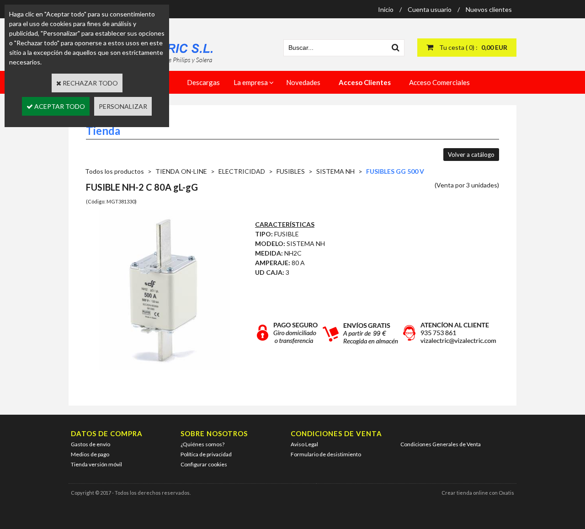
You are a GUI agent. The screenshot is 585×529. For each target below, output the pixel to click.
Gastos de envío (90, 444)
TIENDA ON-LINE (181, 171)
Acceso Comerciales (439, 82)
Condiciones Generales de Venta (440, 444)
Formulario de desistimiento (326, 454)
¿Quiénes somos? (202, 444)
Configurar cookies (204, 464)
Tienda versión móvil (96, 464)
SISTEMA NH (335, 171)
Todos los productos (114, 171)
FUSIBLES (291, 171)
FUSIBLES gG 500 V (395, 171)
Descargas (203, 82)
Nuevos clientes (489, 9)
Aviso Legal (304, 444)
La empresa (251, 82)
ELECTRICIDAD (241, 171)
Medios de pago (90, 454)
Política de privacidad (206, 454)
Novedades (303, 82)
